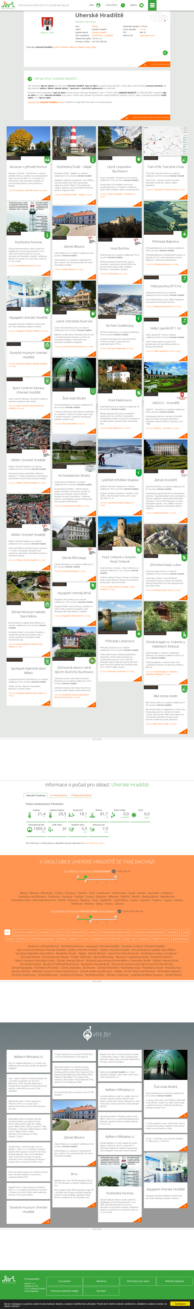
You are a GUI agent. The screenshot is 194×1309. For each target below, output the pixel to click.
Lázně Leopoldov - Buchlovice (78, 967)
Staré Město (121, 900)
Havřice (82, 893)
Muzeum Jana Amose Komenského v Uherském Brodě (118, 960)
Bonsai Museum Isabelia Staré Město (153, 950)
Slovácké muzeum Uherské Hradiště (142, 946)
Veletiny (89, 903)
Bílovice (34, 893)
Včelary (178, 900)
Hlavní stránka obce (160, 64)
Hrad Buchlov (173, 967)
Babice (24, 893)
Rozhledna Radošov (169, 971)
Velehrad (76, 903)
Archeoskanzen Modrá (55, 957)
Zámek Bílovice (97, 953)
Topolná (145, 900)
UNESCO (151, 394)
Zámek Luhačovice (118, 975)
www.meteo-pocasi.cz (94, 843)
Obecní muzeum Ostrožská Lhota (34, 960)
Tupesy (168, 900)
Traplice (156, 900)
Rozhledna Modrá (161, 957)
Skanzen (13, 158)
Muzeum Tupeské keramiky (132, 957)
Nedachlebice (150, 896)
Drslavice (70, 893)
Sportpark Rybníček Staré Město (35, 953)
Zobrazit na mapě (28, 190)
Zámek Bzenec (173, 975)
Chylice (59, 893)
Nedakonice (167, 896)
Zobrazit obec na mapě (46, 102)
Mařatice (64, 47)
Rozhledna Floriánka (47, 967)
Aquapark (13, 309)
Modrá (136, 896)
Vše (7, 932)
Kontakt (101, 1290)
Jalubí (132, 893)
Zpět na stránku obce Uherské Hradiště (151, 117)
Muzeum (13, 344)
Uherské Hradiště (99, 15)
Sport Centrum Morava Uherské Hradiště (41, 950)
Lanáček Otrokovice (71, 975)
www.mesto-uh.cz (147, 35)
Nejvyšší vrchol (151, 277)
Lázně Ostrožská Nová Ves (123, 953)
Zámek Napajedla (21, 967)
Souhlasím (180, 1303)
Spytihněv (106, 900)
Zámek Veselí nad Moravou (96, 971)
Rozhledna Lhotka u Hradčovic (159, 953)
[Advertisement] (97, 760)
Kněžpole (167, 893)
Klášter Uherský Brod (165, 960)
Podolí (61, 900)
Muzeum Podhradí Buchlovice (61, 964)
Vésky (93, 47)
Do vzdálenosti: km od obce (87, 871)
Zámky (59, 238)
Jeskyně (74, 938)
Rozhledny (14, 233)
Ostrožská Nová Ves (44, 900)
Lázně (59, 312)
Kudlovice (54, 896)
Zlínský (95, 26)
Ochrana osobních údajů (64, 1290)
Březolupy (47, 893)
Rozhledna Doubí (153, 967)
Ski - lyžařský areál (107, 317)
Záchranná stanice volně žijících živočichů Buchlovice (142, 964)
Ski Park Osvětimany (24, 975)
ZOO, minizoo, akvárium (63, 389)
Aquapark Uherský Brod (95, 964)
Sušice (134, 900)
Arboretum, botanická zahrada (149, 932)
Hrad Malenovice (48, 975)
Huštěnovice (119, 893)
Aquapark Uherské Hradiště (102, 946)
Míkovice (73, 47)
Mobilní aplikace (174, 1281)
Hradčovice (103, 893)
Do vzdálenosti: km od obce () (83, 911)
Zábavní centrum (14, 379)
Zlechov (119, 903)
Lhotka (90, 896)
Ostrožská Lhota (20, 900)
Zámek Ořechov (20, 971)
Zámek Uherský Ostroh (70, 960)
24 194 (143, 29)
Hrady (105, 239)
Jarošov (56, 47)
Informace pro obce (138, 1281)
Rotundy (62, 938)
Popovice (73, 900)
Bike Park (115, 938)
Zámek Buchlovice (30, 964)
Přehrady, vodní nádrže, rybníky (113, 632)
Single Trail (151, 158)
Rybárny (81, 47)
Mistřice (125, 896)
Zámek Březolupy (103, 957)
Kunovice (67, 896)
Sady (88, 47)
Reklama (101, 1281)
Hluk (91, 893)
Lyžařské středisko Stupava (147, 975)
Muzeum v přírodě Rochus (43, 946)
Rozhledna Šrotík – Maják (71, 953)
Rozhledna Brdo (94, 975)
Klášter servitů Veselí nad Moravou (135, 971)
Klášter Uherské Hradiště (83, 950)
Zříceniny (105, 548)
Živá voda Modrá (30, 957)
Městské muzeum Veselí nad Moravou (55, 971)
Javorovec (153, 893)
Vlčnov (109, 903)
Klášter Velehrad (81, 957)
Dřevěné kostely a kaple (155, 633)
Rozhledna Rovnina (72, 946)
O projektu (64, 1281)
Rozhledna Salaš (130, 967)
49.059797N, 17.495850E (102, 35)
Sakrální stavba (14, 451)
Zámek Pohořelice (108, 967)
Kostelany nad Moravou (32, 896)
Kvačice (79, 896)
